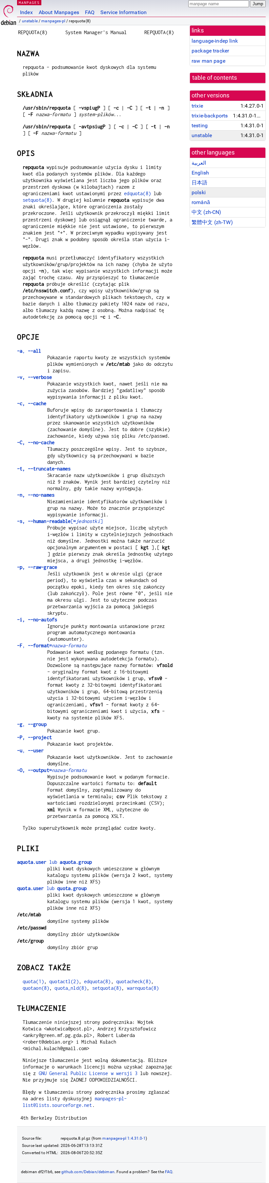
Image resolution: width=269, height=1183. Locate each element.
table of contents (214, 77)
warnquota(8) (143, 988)
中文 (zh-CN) (206, 212)
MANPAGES (29, 2)
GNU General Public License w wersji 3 (88, 1073)
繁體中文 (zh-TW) (212, 222)
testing (200, 125)
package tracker (210, 51)
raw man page (208, 61)
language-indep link (215, 41)
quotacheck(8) (133, 981)
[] (60, 521)
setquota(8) (37, 200)
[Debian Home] (8, 13)
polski (199, 192)
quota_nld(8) (70, 988)
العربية (199, 163)
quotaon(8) (36, 988)
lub (54, 862)
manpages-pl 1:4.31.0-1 (123, 1138)
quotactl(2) (64, 981)
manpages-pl (53, 21)
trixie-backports (210, 116)
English (200, 173)
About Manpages (59, 12)
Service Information (123, 12)
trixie (197, 106)
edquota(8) (137, 193)
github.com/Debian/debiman (87, 1172)
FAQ (89, 12)
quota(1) (33, 981)
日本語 (199, 182)
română (201, 202)
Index (26, 12)
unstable (30, 21)
